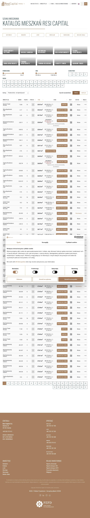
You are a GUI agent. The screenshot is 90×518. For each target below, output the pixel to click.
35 (54, 85)
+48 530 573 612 (7, 431)
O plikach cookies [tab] (71, 242)
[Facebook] (40, 495)
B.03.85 (21, 170)
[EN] (78, 4)
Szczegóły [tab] (45, 242)
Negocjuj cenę (62, 110)
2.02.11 (21, 122)
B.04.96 (21, 176)
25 (16, 85)
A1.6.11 (21, 307)
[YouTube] (50, 495)
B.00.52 (21, 129)
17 (70, 81)
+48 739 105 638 (51, 454)
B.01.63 (21, 156)
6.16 (21, 192)
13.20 (21, 339)
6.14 (21, 186)
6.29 (21, 115)
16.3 (21, 202)
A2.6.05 (21, 361)
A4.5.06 (21, 366)
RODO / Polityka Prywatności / (37, 491)
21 (85, 81)
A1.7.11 (21, 313)
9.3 (21, 229)
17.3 (21, 208)
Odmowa (19, 279)
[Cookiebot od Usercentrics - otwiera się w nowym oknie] (75, 237)
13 (54, 81)
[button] (52, 104)
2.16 (21, 151)
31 (39, 85)
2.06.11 (21, 140)
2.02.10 (21, 218)
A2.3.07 (21, 345)
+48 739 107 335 (51, 431)
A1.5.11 (21, 302)
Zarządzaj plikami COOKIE (53, 491)
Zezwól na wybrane (45, 279)
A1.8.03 (21, 297)
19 (78, 81)
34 (51, 85)
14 (58, 81)
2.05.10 (21, 224)
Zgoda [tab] (19, 242)
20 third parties (20, 262)
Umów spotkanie (62, 197)
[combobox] (18, 92)
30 (35, 85)
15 (62, 81)
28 (27, 85)
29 (31, 85)
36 (58, 85)
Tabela (76, 92)
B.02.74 (21, 163)
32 (43, 85)
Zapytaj (64, 104)
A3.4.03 (21, 213)
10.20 (21, 318)
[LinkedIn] (43, 495)
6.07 (21, 145)
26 (20, 85)
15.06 (21, 104)
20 (81, 81)
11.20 (21, 329)
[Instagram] (46, 495)
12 (51, 81)
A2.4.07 (21, 350)
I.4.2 (21, 377)
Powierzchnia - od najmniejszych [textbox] (16, 92)
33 (47, 85)
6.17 (21, 110)
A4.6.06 (21, 371)
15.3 (21, 197)
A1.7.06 (21, 286)
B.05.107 (21, 181)
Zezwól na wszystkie (70, 279)
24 (12, 85)
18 (74, 81)
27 (23, 85)
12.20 (21, 334)
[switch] (35, 272)
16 (66, 81)
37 (62, 85)
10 (43, 81)
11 (47, 81)
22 (4, 85)
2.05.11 (21, 135)
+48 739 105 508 (51, 437)
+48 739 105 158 (51, 448)
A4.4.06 (21, 323)
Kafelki (83, 92)
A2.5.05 (21, 355)
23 (8, 85)
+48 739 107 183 (51, 426)
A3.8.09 (21, 291)
